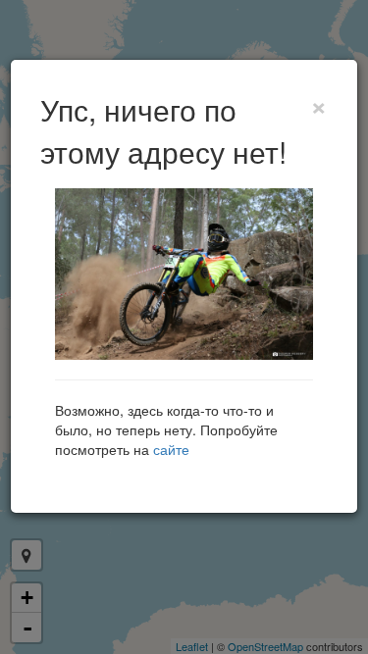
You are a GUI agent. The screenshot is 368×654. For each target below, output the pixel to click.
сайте (171, 449)
